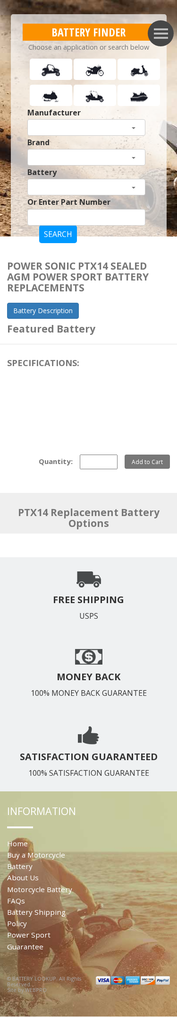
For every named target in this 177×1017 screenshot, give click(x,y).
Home (17, 843)
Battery (42, 172)
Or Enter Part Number (68, 202)
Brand (38, 142)
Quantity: (56, 461)
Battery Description (43, 310)
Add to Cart (147, 461)
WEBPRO (36, 989)
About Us (23, 877)
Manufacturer (54, 112)
